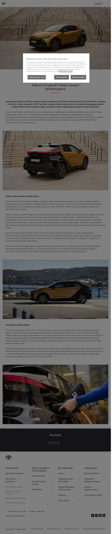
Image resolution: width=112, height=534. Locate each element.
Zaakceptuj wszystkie (78, 77)
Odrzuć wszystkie (61, 77)
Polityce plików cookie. (65, 71)
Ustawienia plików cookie (37, 77)
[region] (56, 68)
